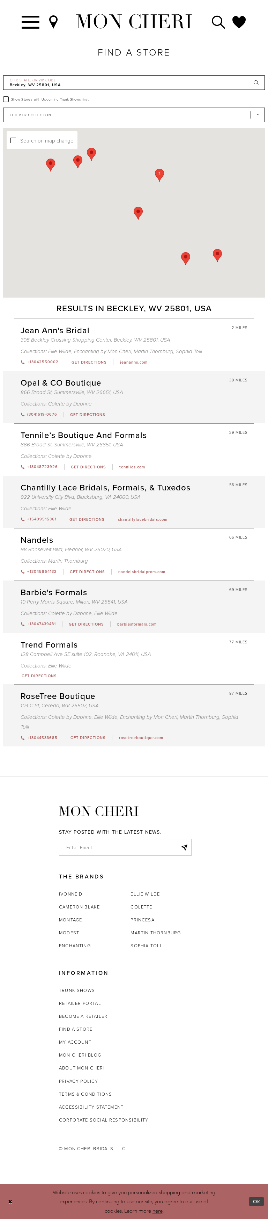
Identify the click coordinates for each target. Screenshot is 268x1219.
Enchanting (75, 945)
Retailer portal (80, 1003)
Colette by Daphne (70, 404)
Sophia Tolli (189, 352)
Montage (70, 920)
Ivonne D (70, 894)
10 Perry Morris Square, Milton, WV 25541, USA (74, 602)
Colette (141, 907)
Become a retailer (83, 1016)
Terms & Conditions (85, 1094)
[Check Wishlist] (239, 21)
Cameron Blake (79, 907)
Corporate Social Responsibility (104, 1120)
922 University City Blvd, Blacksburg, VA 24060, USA (81, 497)
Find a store (75, 1029)
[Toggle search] (219, 21)
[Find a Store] (54, 21)
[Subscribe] (184, 847)
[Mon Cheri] (99, 811)
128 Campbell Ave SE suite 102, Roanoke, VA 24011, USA (86, 654)
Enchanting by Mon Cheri (102, 352)
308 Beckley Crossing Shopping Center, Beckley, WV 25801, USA (95, 340)
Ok (256, 1201)
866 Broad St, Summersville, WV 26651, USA (72, 392)
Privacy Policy (78, 1081)
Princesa (142, 920)
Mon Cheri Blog (80, 1055)
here (157, 1210)
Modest (69, 932)
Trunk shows (77, 990)
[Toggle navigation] (31, 21)
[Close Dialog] (10, 1201)
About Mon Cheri (82, 1068)
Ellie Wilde (60, 352)
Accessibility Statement (91, 1107)
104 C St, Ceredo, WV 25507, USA (60, 706)
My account (75, 1042)
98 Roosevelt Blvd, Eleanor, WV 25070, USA (71, 550)
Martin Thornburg (153, 352)
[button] (159, 175)
